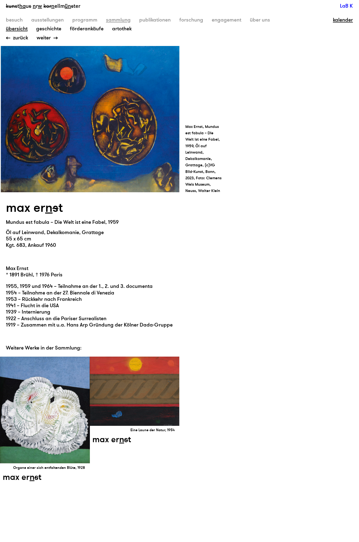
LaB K (346, 6)
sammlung (118, 20)
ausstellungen (47, 20)
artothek (122, 28)
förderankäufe (87, 28)
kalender (343, 20)
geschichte (48, 28)
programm (84, 20)
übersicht (17, 28)
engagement (226, 20)
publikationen (155, 20)
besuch (14, 20)
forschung (191, 20)
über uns (260, 20)
